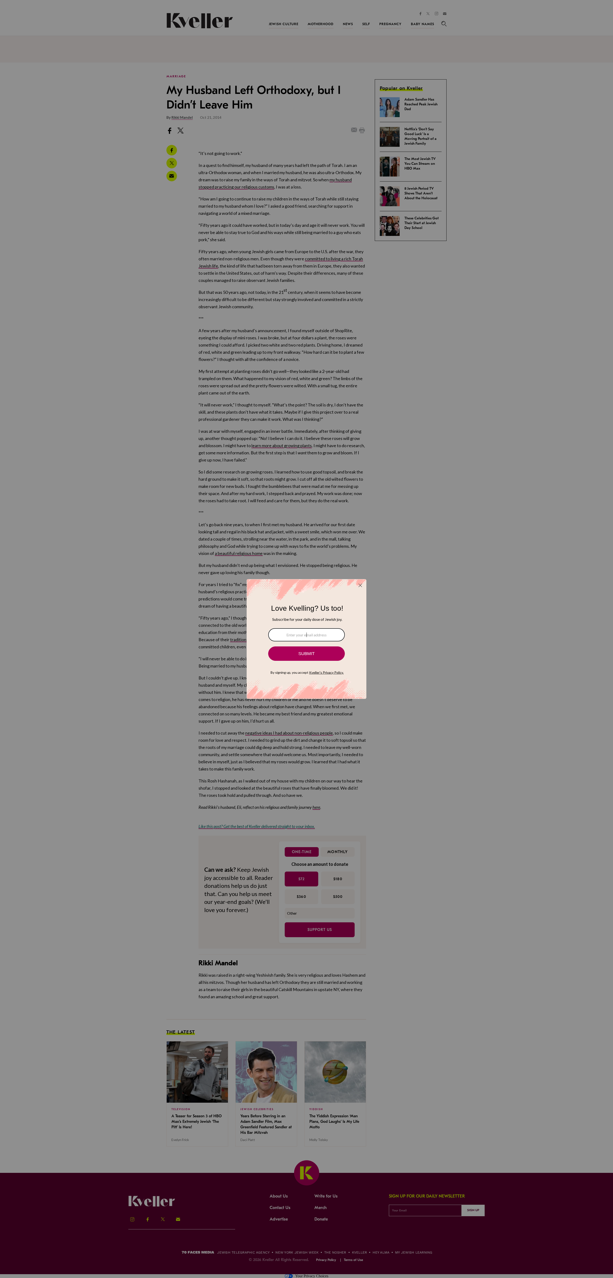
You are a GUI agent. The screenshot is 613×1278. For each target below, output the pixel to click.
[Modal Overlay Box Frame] (306, 639)
